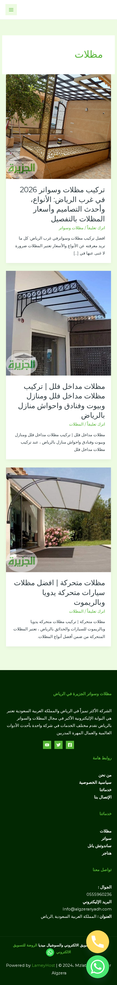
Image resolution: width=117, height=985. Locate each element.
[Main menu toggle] (11, 10)
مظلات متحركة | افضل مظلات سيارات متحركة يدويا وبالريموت (59, 592)
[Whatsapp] (97, 966)
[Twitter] (58, 745)
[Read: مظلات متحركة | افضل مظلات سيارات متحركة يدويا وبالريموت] (58, 519)
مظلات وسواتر (71, 227)
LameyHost (43, 965)
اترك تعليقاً (96, 227)
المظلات (76, 424)
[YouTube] (47, 745)
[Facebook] (70, 745)
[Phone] (97, 941)
